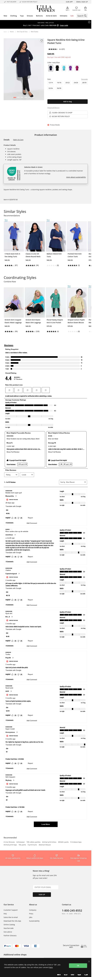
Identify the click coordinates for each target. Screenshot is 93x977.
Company (32, 910)
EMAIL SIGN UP (82, 2)
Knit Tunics (34, 32)
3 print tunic (32, 845)
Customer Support (11, 910)
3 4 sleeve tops (76, 842)
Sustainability (34, 921)
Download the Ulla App (12, 921)
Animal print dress (49, 842)
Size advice (8, 932)
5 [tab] (29, 98)
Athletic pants (63, 842)
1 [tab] (14, 98)
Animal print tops (10, 845)
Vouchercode (8, 928)
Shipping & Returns (53, 108)
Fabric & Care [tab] (18, 140)
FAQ (5, 914)
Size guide (84, 79)
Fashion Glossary (10, 935)
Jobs (30, 917)
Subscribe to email (11, 917)
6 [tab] (32, 98)
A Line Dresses (9, 842)
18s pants (22, 845)
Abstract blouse (45, 845)
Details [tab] (7, 139)
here (51, 967)
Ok (78, 965)
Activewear (20, 842)
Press (31, 914)
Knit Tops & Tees (22, 32)
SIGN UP (42, 894)
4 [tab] (25, 98)
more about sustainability (76, 177)
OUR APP (69, 2)
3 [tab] (21, 98)
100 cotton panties (33, 842)
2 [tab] (18, 98)
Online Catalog (9, 924)
